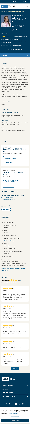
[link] (6, 404)
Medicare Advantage (9, 240)
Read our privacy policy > (15, 413)
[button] (16, 2)
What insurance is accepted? (15, 49)
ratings (15, 36)
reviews (22, 36)
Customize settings (15, 416)
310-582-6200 (6, 45)
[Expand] (27, 385)
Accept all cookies (15, 420)
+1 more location (17, 45)
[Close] (28, 408)
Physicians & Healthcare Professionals (15, 11)
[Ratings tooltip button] (26, 36)
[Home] (2, 11)
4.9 (9, 36)
